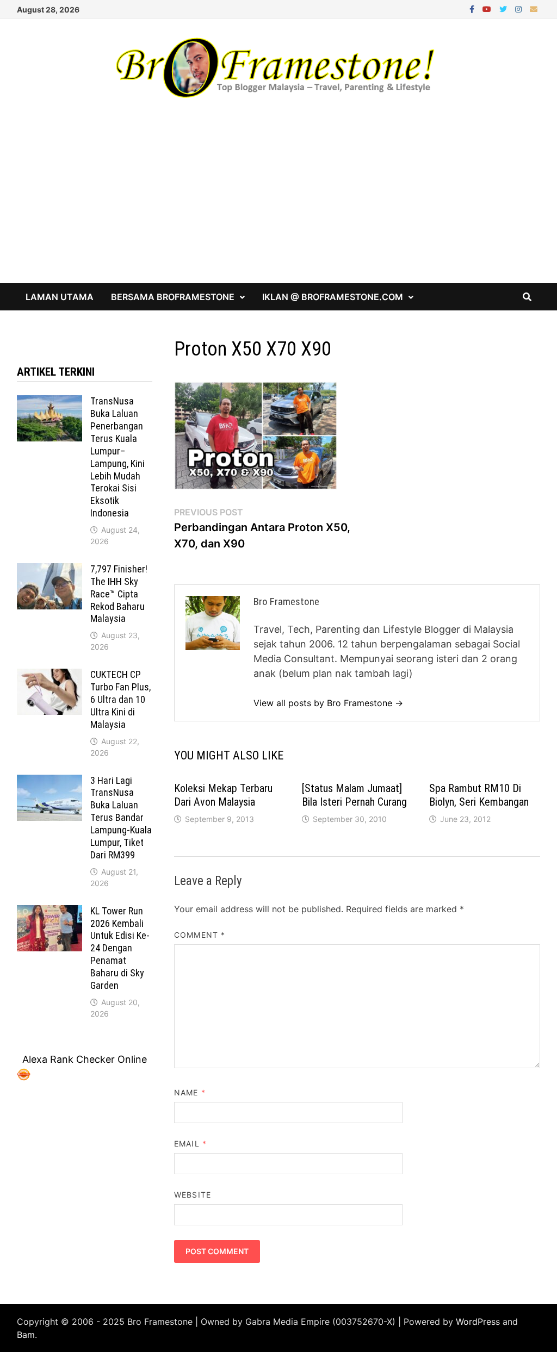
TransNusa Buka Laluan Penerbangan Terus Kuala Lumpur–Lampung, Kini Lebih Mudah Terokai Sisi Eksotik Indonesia (117, 457)
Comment (199, 934)
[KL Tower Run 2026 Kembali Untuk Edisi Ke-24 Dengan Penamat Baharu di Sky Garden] (49, 912)
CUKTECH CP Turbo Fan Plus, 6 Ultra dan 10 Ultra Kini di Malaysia (120, 699)
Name (189, 1092)
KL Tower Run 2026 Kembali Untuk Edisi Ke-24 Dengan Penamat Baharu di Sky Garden (120, 948)
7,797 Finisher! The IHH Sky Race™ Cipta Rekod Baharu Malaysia (118, 593)
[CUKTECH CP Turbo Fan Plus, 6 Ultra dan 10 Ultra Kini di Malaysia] (49, 676)
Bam (26, 1334)
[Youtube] (488, 8)
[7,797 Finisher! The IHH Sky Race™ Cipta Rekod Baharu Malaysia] (49, 570)
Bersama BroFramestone (172, 296)
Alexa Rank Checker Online (84, 1059)
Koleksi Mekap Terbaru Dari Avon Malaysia (223, 795)
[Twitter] (504, 8)
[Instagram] (519, 8)
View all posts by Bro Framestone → (328, 702)
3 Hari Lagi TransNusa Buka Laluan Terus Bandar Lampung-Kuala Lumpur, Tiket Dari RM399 (121, 818)
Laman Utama (60, 296)
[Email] (533, 8)
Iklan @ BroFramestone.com (332, 296)
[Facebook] (473, 8)
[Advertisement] (278, 202)
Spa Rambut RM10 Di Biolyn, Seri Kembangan (479, 795)
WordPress (478, 1321)
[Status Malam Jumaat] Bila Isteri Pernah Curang (354, 795)
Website (192, 1194)
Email (190, 1143)
